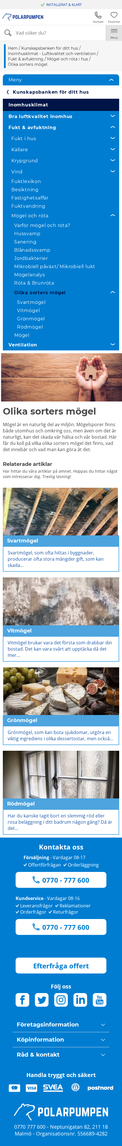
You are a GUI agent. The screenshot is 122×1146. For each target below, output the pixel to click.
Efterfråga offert (61, 965)
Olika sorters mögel (40, 292)
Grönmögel (31, 318)
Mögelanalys (29, 274)
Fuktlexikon (26, 181)
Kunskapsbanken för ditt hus (51, 92)
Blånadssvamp (32, 250)
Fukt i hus (23, 138)
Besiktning (25, 189)
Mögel (22, 335)
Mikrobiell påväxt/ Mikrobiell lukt (54, 266)
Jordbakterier (31, 258)
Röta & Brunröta (34, 283)
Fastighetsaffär (30, 198)
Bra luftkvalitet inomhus (41, 116)
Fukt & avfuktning (32, 127)
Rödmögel (30, 327)
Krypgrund (24, 160)
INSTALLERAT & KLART (64, 4)
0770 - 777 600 (65, 880)
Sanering (25, 242)
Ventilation (23, 345)
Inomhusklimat (28, 105)
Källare (19, 149)
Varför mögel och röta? (42, 225)
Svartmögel (31, 302)
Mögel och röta (30, 215)
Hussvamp (27, 233)
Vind (17, 171)
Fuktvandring (28, 206)
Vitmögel (28, 310)
